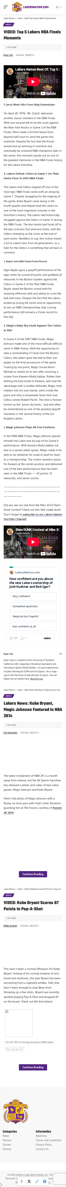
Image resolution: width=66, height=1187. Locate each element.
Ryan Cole (8, 55)
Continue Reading (33, 874)
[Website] (60, 654)
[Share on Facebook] (21, 1181)
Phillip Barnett (10, 925)
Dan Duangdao (10, 732)
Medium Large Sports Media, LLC (32, 1174)
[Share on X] (29, 1181)
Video (9, 24)
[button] (7, 7)
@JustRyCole (36, 678)
